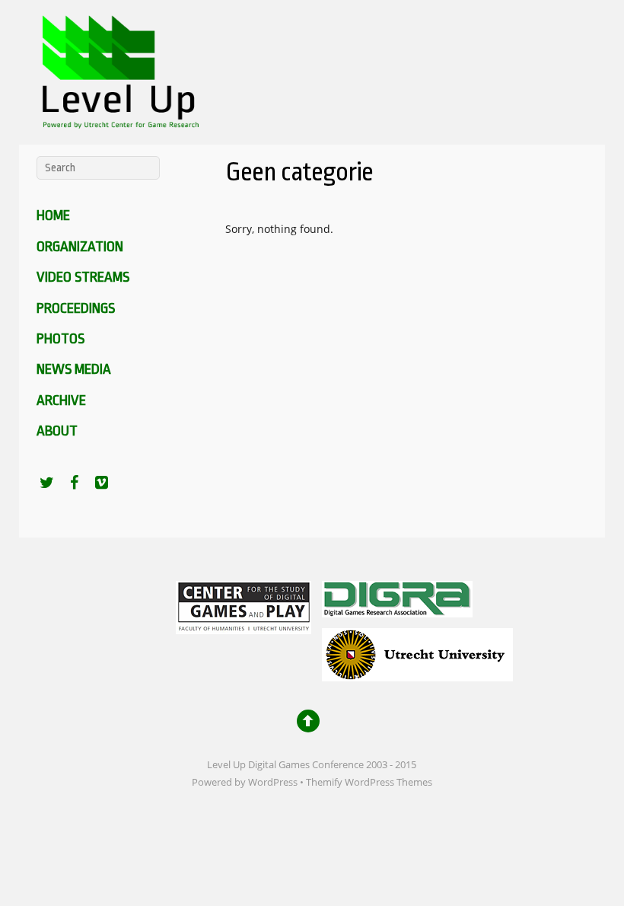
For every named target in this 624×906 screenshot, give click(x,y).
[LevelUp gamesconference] (118, 118)
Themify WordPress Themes (369, 782)
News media (74, 369)
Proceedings (76, 308)
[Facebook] (74, 482)
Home (53, 215)
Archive (61, 400)
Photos (60, 338)
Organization (80, 246)
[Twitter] (47, 482)
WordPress (273, 782)
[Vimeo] (102, 482)
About (57, 431)
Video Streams (83, 277)
